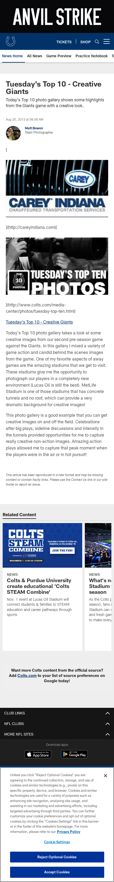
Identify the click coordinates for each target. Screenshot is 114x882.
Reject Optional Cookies (57, 857)
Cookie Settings (57, 842)
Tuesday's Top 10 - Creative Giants (39, 321)
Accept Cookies (57, 872)
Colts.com (27, 675)
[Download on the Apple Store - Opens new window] (38, 754)
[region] (57, 824)
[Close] (105, 775)
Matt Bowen (34, 128)
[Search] (97, 41)
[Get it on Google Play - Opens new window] (74, 756)
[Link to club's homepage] (10, 39)
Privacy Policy (68, 831)
